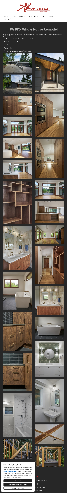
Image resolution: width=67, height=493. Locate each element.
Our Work (23, 16)
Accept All (18, 481)
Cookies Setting (38, 490)
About (13, 16)
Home (6, 16)
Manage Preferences (18, 488)
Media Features (48, 16)
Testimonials (34, 16)
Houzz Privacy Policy (9, 471)
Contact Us (8, 19)
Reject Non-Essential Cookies (18, 484)
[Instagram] (36, 476)
